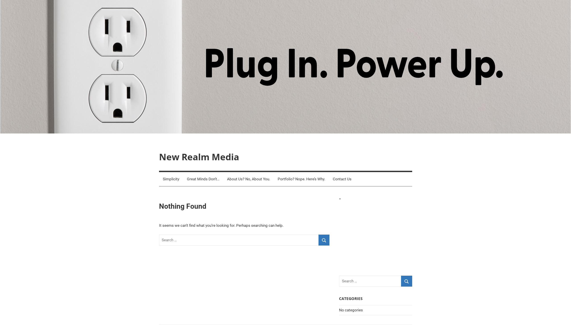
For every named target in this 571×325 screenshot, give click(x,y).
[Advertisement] (375, 235)
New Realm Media (199, 157)
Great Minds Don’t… (203, 179)
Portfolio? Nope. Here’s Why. (301, 179)
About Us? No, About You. (248, 179)
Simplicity (171, 179)
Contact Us (342, 179)
